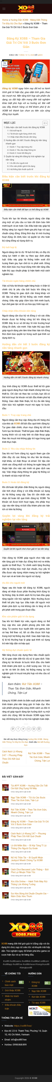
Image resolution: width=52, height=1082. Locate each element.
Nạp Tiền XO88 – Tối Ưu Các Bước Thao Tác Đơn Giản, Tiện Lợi (28, 799)
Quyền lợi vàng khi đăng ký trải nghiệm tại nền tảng (25, 158)
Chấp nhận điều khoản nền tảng (23, 137)
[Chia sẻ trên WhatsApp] (13, 729)
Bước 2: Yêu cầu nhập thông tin (23, 150)
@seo (40, 55)
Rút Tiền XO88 (31, 684)
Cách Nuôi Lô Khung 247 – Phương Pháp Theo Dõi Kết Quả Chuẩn (28, 835)
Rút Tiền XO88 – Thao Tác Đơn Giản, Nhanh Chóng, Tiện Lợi (39, 757)
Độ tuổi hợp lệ (16, 131)
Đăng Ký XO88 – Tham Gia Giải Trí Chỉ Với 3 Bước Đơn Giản (30, 823)
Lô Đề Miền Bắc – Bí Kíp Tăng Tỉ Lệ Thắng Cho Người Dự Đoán (28, 847)
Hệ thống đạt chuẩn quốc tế (21, 169)
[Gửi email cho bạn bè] (28, 729)
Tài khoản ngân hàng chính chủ (23, 134)
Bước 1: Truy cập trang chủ (21, 147)
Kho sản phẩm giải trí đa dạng (22, 166)
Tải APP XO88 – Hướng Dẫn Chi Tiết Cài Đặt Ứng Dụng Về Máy (29, 787)
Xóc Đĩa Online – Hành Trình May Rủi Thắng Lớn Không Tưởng (29, 883)
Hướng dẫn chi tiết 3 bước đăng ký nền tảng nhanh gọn (26, 142)
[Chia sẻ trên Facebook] (18, 729)
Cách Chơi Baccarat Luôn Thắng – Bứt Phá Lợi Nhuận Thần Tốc (30, 871)
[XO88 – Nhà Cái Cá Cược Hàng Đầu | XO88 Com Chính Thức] (26, 9)
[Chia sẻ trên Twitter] (23, 729)
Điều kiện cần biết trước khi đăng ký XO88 (25, 127)
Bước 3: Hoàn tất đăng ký (20, 153)
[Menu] (4, 8)
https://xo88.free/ (23, 1025)
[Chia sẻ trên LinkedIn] (39, 729)
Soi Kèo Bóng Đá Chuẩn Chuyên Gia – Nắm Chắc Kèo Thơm (29, 895)
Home (5, 20)
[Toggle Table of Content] (43, 123)
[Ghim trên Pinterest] (33, 729)
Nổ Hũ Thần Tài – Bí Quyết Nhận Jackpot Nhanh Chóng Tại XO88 (27, 859)
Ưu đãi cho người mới (19, 163)
